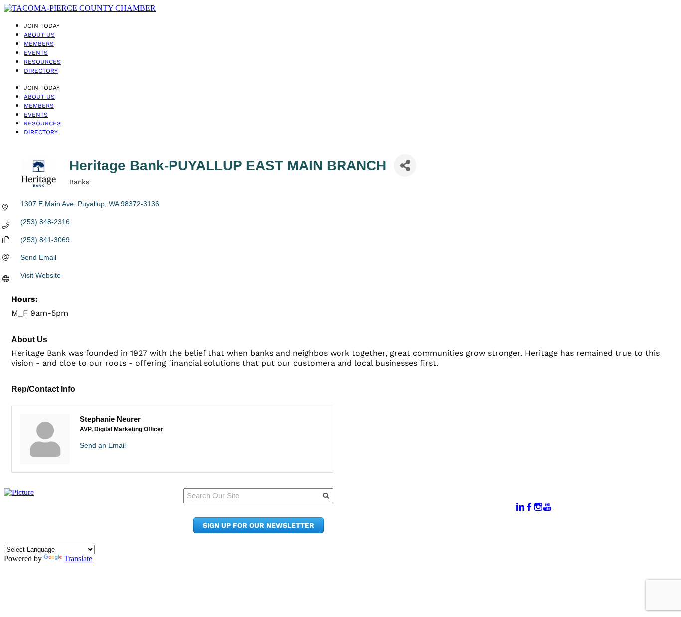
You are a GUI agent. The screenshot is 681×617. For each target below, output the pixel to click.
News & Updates (433, 511)
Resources (42, 61)
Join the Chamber (437, 530)
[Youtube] (547, 507)
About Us (39, 34)
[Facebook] (529, 507)
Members (39, 43)
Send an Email (103, 445)
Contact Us (423, 521)
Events (36, 52)
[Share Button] (405, 165)
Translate (78, 558)
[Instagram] (538, 507)
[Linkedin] (520, 507)
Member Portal (431, 502)
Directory (41, 70)
